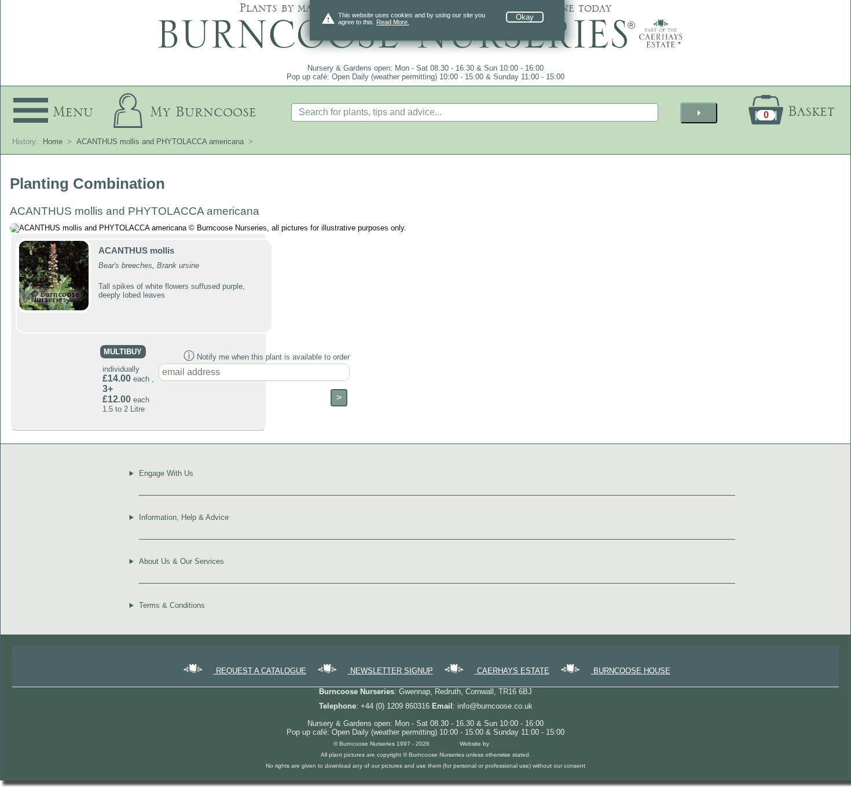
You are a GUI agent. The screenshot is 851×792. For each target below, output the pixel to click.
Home (53, 141)
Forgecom (504, 743)
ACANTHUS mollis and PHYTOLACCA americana (160, 141)
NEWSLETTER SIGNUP (390, 670)
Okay (525, 17)
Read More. (392, 22)
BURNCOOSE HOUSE (630, 670)
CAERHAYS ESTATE (512, 670)
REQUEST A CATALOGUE (260, 670)
